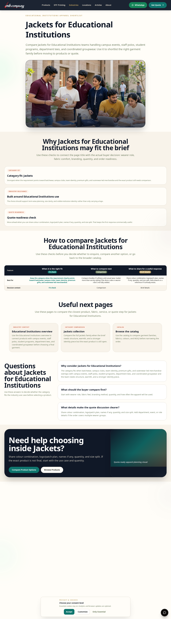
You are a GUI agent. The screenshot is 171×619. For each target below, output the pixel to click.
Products (46, 5)
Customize (83, 611)
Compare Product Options (24, 470)
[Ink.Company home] (14, 5)
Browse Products (52, 470)
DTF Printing (59, 5)
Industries (73, 5)
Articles (98, 5)
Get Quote (156, 5)
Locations (86, 5)
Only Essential (99, 611)
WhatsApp (139, 5)
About (108, 5)
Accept (69, 611)
